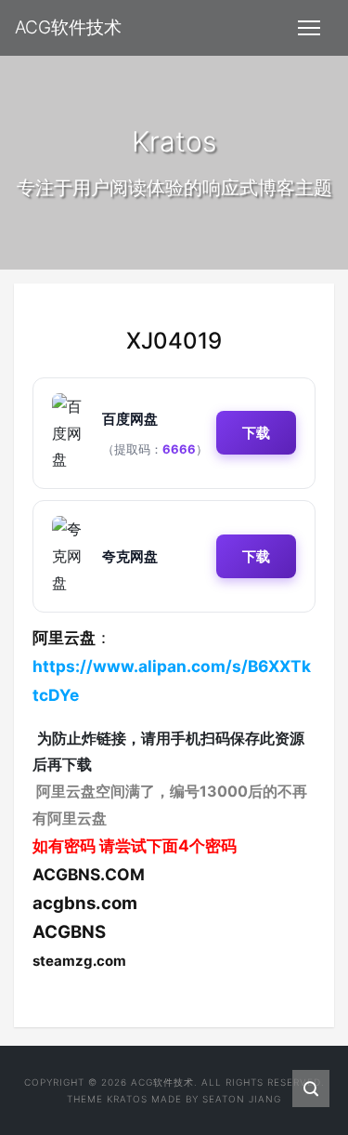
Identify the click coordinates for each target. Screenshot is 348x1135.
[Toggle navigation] (309, 27)
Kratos (127, 1098)
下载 (256, 433)
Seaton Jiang (241, 1098)
